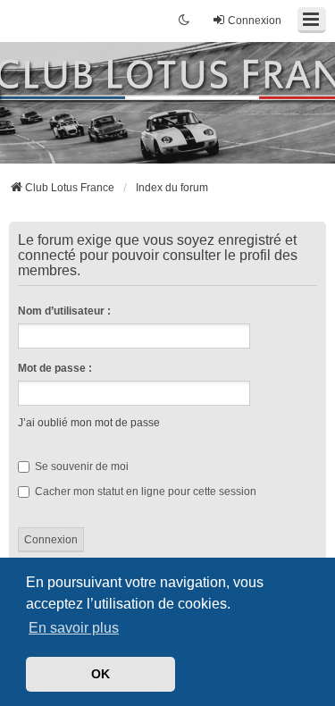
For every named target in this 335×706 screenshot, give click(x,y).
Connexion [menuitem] (254, 20)
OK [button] (100, 674)
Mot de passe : (55, 368)
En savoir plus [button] (74, 627)
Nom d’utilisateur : (64, 311)
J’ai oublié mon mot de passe (89, 422)
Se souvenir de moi (80, 466)
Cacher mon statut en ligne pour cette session (144, 491)
